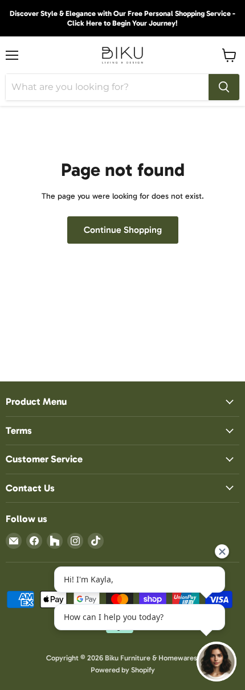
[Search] (224, 87)
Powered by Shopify (123, 670)
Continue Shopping (123, 229)
